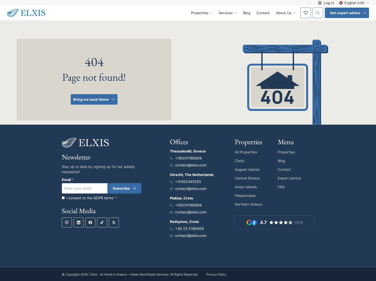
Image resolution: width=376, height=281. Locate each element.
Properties (286, 152)
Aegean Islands (247, 169)
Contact (263, 13)
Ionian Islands (246, 187)
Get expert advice (345, 13)
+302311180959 (188, 158)
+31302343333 (188, 181)
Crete (239, 161)
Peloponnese (245, 195)
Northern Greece (248, 204)
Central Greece (247, 178)
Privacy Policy (216, 274)
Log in (329, 3)
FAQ (281, 187)
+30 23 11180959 (189, 228)
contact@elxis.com (190, 165)
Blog (246, 13)
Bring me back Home (91, 99)
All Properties (246, 152)
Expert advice (289, 178)
